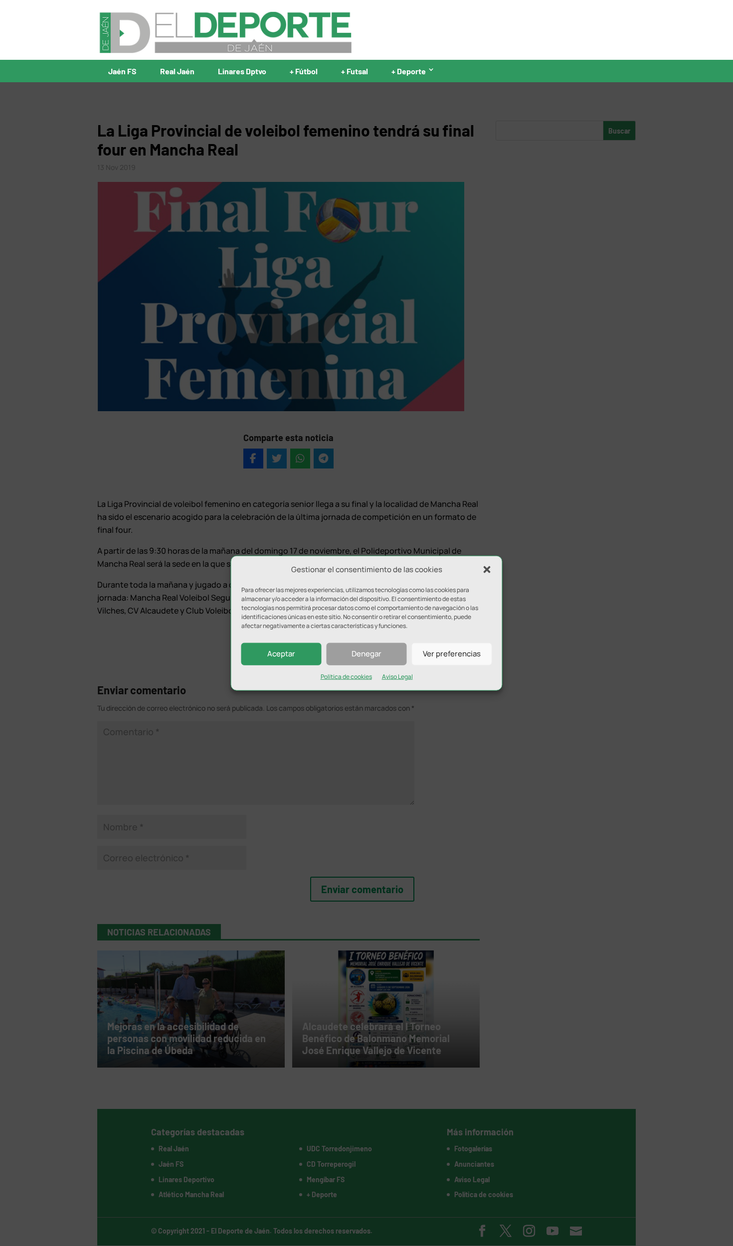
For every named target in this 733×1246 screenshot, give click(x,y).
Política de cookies (346, 676)
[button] (487, 570)
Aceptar (281, 653)
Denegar (366, 653)
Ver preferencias (452, 653)
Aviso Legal (397, 676)
